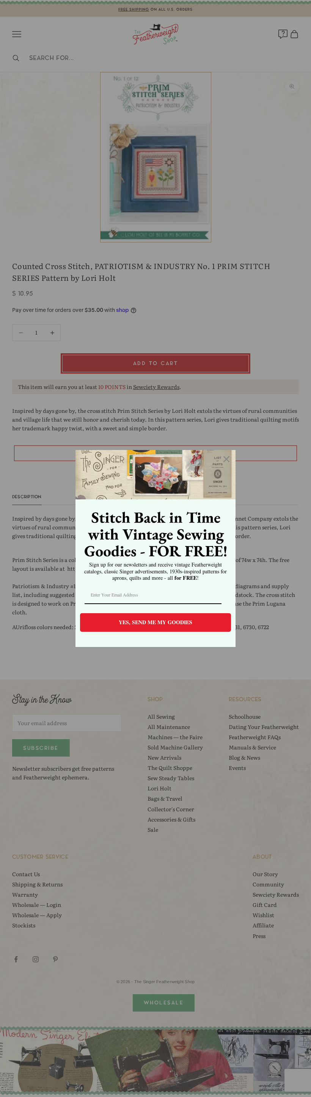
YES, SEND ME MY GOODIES (155, 622)
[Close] (226, 459)
